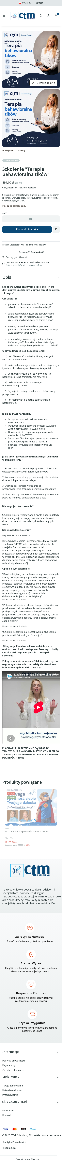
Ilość (4, 213)
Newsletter (8, 1110)
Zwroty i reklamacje (13, 1070)
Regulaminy (8, 1065)
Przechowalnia (10, 1094)
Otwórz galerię (45, 82)
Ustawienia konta (11, 1090)
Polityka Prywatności (14, 1142)
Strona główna (8, 150)
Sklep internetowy (28, 1159)
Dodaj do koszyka (27, 229)
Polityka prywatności (13, 1060)
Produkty (21, 150)
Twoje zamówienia (12, 1085)
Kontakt (39, 2)
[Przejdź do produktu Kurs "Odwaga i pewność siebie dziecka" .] (31, 807)
